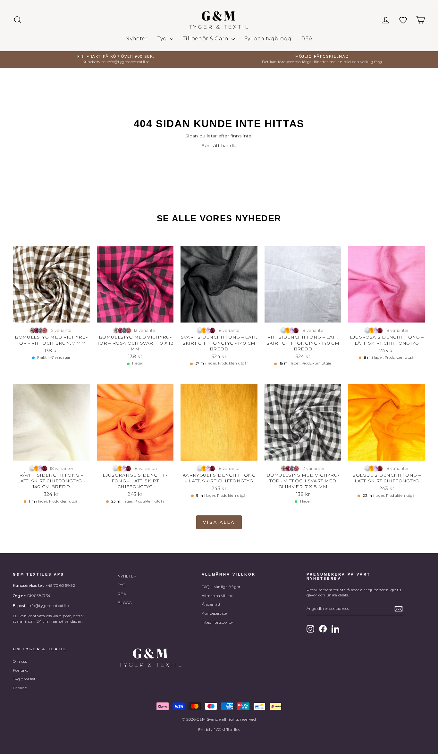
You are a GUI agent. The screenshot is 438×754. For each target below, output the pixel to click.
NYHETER (127, 576)
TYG (121, 584)
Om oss (20, 661)
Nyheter (136, 39)
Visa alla (219, 522)
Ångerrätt (211, 604)
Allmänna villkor (217, 595)
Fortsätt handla (218, 145)
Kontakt (20, 670)
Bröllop (20, 687)
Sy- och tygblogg (268, 39)
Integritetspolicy (217, 622)
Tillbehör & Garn (206, 39)
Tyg (162, 39)
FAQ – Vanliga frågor (221, 586)
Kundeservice (214, 613)
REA (307, 39)
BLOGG (125, 602)
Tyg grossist (24, 678)
